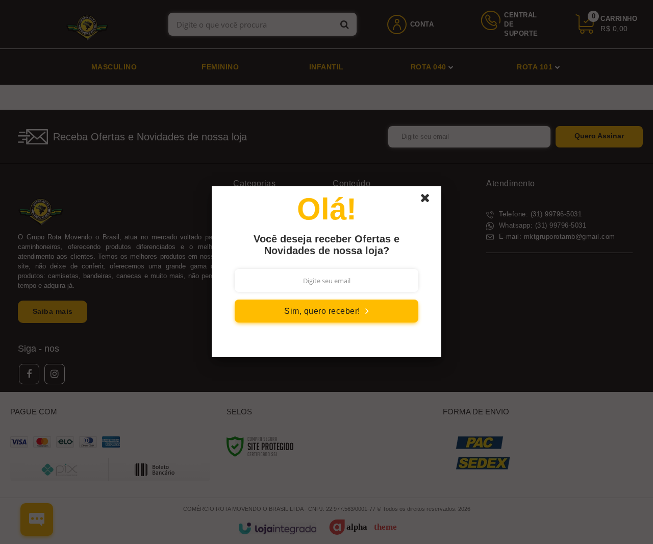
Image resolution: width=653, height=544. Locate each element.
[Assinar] (326, 311)
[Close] (429, 200)
